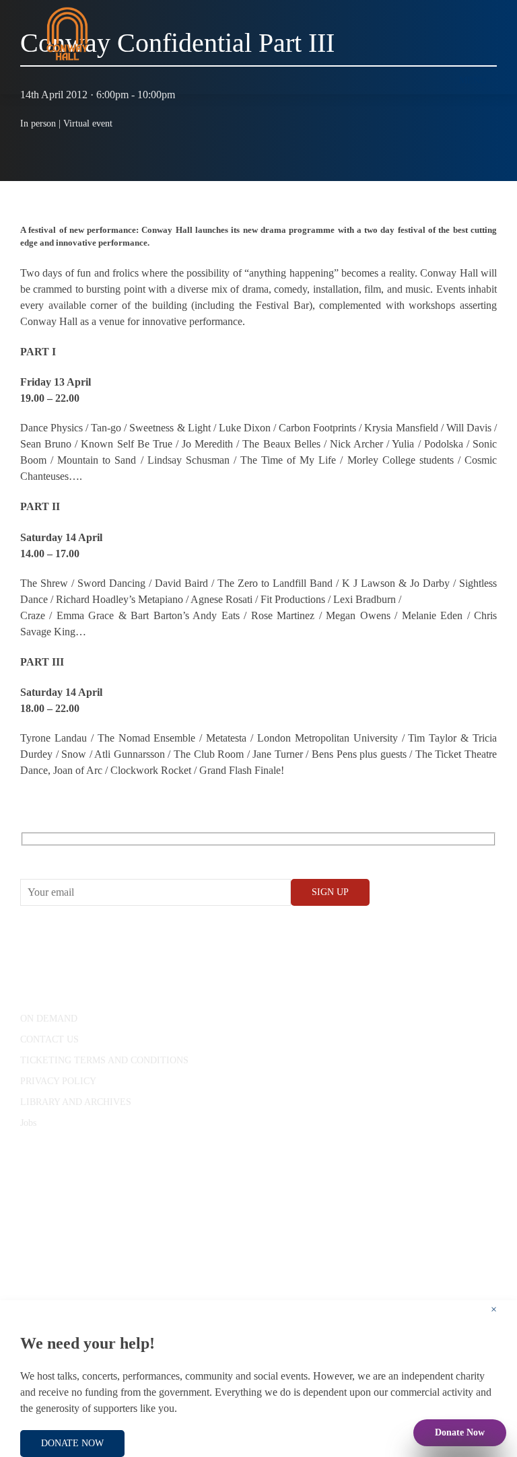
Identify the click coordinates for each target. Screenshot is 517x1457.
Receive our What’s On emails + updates (124, 854)
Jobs (28, 1123)
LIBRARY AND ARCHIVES (75, 1102)
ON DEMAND (48, 1019)
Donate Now (460, 1432)
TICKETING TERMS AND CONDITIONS (104, 1060)
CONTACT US (49, 1039)
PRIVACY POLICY (58, 1081)
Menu (473, 80)
